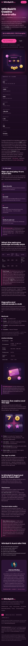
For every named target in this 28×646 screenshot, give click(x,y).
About (10, 606)
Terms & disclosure (20, 608)
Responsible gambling (5, 608)
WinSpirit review (4, 606)
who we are (15, 158)
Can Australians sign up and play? (10, 546)
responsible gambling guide (10, 530)
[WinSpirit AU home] (8, 2)
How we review (21, 589)
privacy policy (9, 629)
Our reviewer (23, 606)
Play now (24, 2)
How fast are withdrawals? (9, 550)
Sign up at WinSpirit (8, 40)
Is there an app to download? (9, 551)
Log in (20, 40)
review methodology (18, 160)
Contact (3, 610)
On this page (7, 168)
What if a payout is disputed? (9, 555)
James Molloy (10, 17)
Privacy (13, 608)
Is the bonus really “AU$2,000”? (10, 548)
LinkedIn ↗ (14, 589)
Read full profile (7, 589)
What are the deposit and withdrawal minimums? (14, 553)
